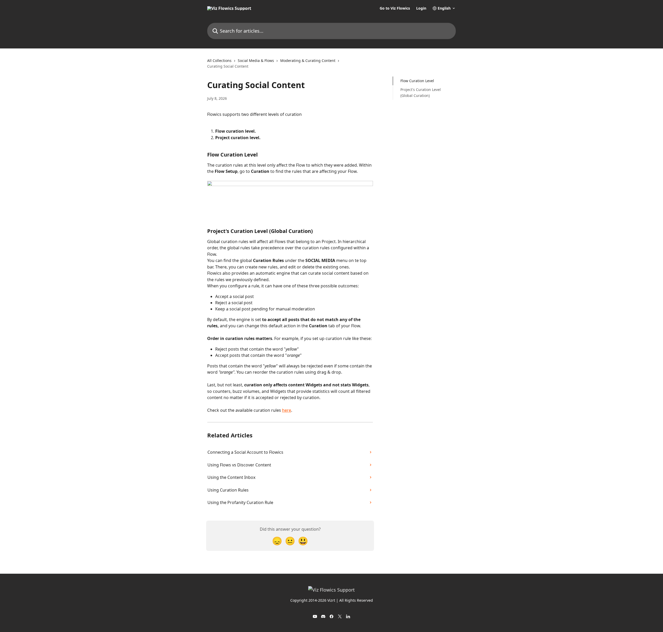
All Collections (219, 60)
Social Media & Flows (256, 60)
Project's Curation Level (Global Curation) (420, 92)
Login (421, 8)
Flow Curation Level (417, 80)
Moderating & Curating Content (307, 60)
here (286, 410)
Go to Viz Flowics (395, 8)
